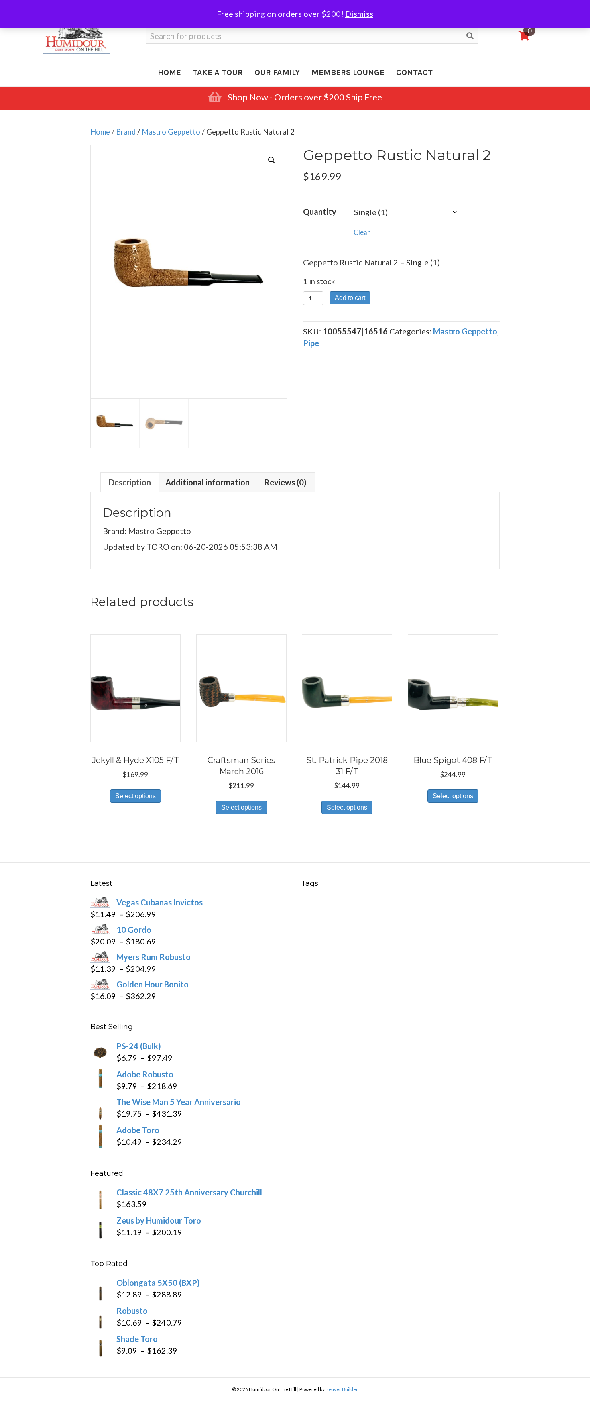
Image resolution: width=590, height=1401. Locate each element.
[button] (271, 160)
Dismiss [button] (359, 13)
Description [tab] (130, 482)
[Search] (470, 36)
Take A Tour (218, 72)
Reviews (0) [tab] (285, 482)
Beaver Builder (342, 1389)
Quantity (319, 211)
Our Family (277, 72)
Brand (126, 131)
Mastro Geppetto (171, 131)
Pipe (311, 343)
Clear (362, 232)
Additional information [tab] (207, 482)
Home (169, 72)
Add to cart (350, 297)
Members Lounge (348, 72)
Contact (414, 72)
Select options (135, 796)
